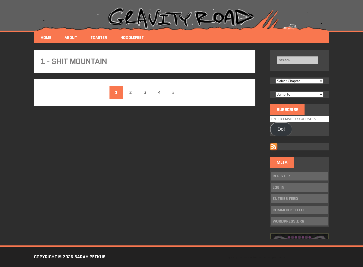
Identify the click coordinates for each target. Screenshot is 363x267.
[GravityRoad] (181, 19)
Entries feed (285, 198)
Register (281, 176)
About (71, 37)
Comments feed (288, 210)
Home (46, 37)
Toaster (98, 37)
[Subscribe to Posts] (273, 146)
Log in (278, 187)
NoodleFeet (132, 37)
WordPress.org (288, 221)
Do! (281, 129)
